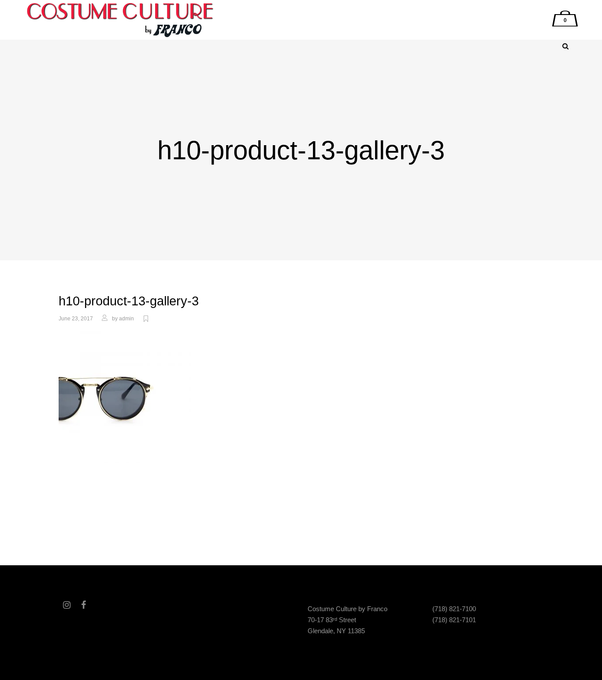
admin (126, 319)
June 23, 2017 (76, 319)
